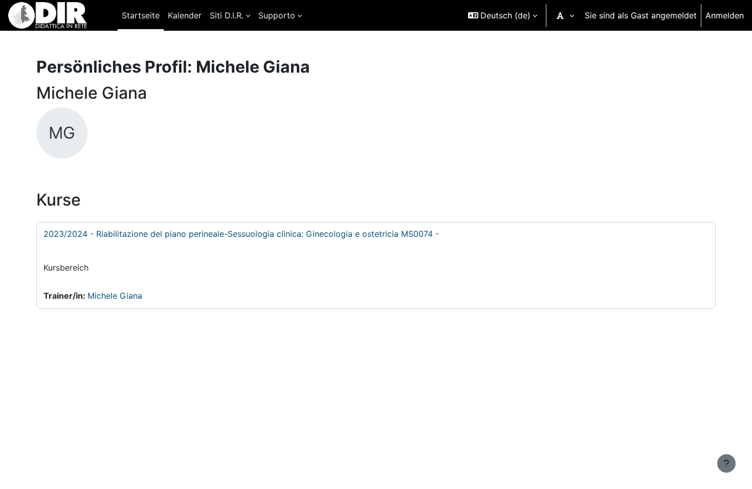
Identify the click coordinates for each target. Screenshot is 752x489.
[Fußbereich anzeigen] (726, 463)
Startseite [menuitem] (141, 15)
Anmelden (724, 15)
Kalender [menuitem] (185, 15)
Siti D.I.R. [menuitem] (227, 15)
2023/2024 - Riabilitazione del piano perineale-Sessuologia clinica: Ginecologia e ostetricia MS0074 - (241, 234)
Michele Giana (114, 296)
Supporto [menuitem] (276, 15)
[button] (502, 15)
